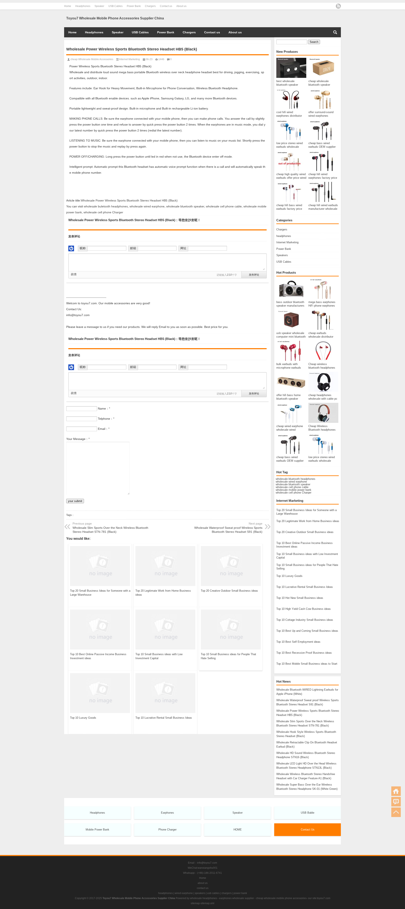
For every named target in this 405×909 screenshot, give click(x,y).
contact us (202, 888)
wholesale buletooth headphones (106, 206)
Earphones (167, 812)
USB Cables (115, 6)
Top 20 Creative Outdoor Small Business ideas (229, 590)
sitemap (195, 903)
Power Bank (134, 6)
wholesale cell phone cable (292, 487)
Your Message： (77, 439)
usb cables (213, 893)
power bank (240, 893)
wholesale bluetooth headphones (295, 478)
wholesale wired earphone (291, 481)
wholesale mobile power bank (293, 489)
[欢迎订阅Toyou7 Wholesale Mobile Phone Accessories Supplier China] (338, 6)
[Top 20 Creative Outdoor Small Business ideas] (230, 565)
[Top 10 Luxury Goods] (100, 692)
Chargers (150, 6)
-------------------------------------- (86, 297)
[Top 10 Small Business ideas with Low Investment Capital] (165, 628)
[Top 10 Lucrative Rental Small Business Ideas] (165, 692)
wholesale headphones (203, 898)
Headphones (82, 6)
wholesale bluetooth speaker (293, 484)
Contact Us (308, 829)
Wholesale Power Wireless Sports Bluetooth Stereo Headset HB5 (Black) (129, 200)
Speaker (99, 6)
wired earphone (184, 893)
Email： (103, 428)
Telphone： (106, 418)
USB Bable (307, 812)
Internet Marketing (287, 242)
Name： (104, 408)
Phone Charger (167, 829)
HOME (238, 829)
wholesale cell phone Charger (293, 492)
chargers (226, 893)
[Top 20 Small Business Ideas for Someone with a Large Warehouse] (100, 565)
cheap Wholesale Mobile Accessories (91, 59)
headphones (283, 236)
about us (203, 883)
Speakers (282, 255)
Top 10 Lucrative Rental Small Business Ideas (163, 717)
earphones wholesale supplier (236, 898)
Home (67, 6)
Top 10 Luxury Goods (83, 717)
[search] (335, 32)
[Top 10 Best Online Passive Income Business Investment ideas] (100, 628)
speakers (200, 893)
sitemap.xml (207, 903)
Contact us (166, 6)
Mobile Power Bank (97, 829)
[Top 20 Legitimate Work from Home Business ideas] (165, 565)
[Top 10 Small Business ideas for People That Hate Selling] (230, 628)
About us (181, 6)
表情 (74, 274)
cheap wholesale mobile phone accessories (281, 898)
